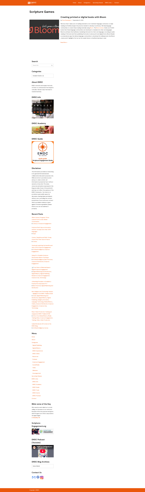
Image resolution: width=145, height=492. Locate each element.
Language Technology (38, 302)
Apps (34, 233)
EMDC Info (35, 381)
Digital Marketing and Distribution (42, 271)
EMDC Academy (36, 384)
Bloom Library (100, 28)
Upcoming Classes (98, 2)
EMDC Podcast (36, 395)
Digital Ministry (36, 273)
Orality (33, 304)
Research (34, 275)
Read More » (64, 42)
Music (38, 318)
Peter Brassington (66, 20)
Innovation (46, 300)
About (80, 2)
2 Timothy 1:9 (36, 417)
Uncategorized (36, 373)
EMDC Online (35, 353)
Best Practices (48, 259)
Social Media (35, 365)
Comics (35, 241)
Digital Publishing (44, 273)
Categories (87, 2)
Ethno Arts (36, 316)
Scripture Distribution (38, 261)
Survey (46, 328)
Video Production (45, 320)
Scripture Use (35, 277)
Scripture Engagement (43, 275)
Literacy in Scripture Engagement (42, 223)
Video (38, 320)
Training (34, 320)
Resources (35, 356)
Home (74, 2)
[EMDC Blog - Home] (32, 2)
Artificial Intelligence (38, 249)
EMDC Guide (35, 387)
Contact (116, 2)
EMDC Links (108, 2)
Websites (35, 370)
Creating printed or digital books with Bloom (83, 17)
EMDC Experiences (37, 351)
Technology (43, 277)
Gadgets (40, 300)
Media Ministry (48, 302)
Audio (34, 295)
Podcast (34, 359)
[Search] (52, 65)
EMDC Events (36, 393)
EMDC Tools (35, 390)
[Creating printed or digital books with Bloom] (44, 29)
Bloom (91, 28)
